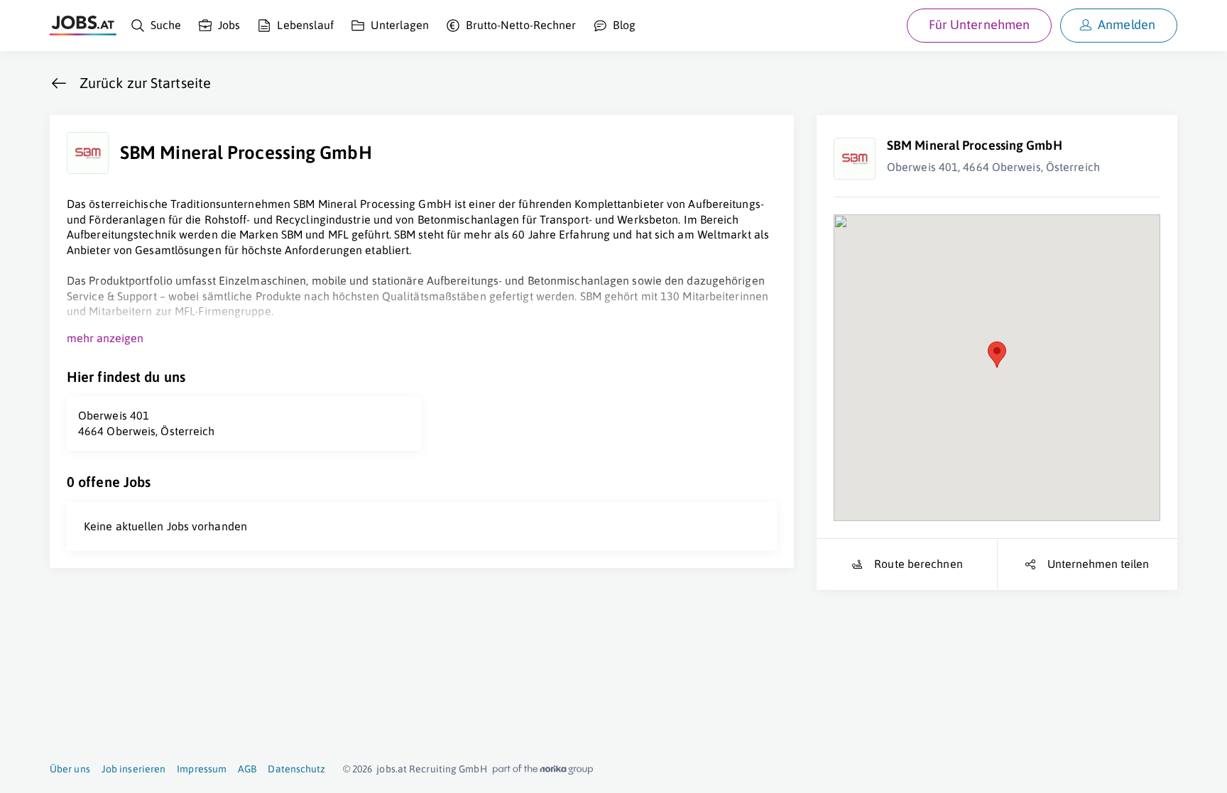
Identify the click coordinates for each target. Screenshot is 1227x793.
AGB (247, 769)
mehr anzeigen (105, 338)
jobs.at (391, 769)
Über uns (70, 769)
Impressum (202, 769)
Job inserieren (133, 769)
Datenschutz (296, 769)
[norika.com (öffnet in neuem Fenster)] (543, 770)
